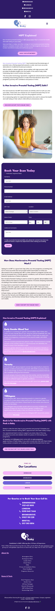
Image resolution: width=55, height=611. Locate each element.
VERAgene (16, 439)
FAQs (27, 565)
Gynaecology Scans (27, 590)
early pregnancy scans (47, 546)
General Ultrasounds (27, 586)
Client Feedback (27, 569)
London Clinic (28, 561)
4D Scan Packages (27, 584)
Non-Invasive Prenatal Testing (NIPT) (14, 63)
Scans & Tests (6, 576)
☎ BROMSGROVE (27, 8)
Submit (8, 245)
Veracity (7, 439)
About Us (5, 553)
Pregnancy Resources (27, 571)
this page (16, 415)
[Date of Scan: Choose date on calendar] (29, 222)
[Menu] (47, 23)
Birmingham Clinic (27, 556)
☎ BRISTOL (27, 11)
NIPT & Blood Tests (27, 588)
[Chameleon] (40, 601)
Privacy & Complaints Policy (27, 567)
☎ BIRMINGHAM (27, 1)
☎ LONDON (27, 5)
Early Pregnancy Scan (27, 580)
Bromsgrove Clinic (27, 559)
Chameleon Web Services (34, 601)
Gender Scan (27, 582)
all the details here (29, 351)
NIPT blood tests (29, 40)
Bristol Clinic (27, 563)
